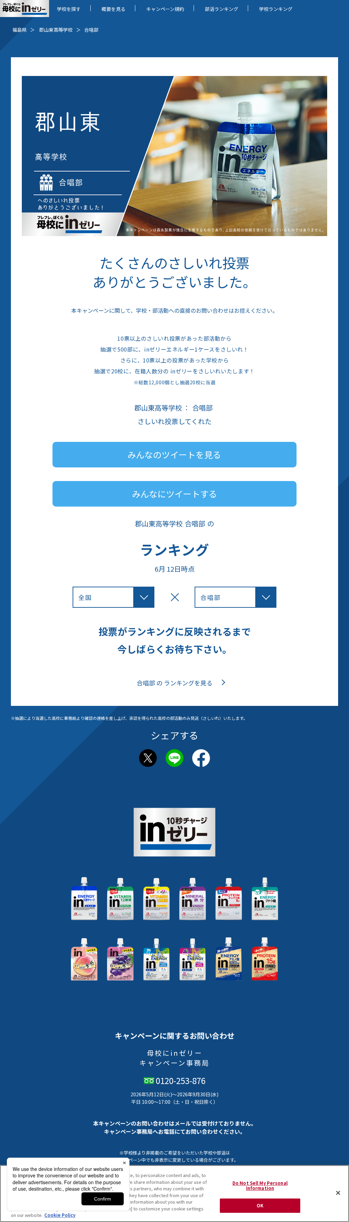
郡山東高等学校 (56, 29)
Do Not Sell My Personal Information (260, 1186)
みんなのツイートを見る (174, 454)
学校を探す (69, 8)
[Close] (338, 1192)
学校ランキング (275, 8)
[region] (174, 1193)
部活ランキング (221, 8)
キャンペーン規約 (165, 8)
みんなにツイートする (174, 494)
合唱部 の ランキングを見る (175, 683)
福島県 (19, 29)
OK (260, 1205)
